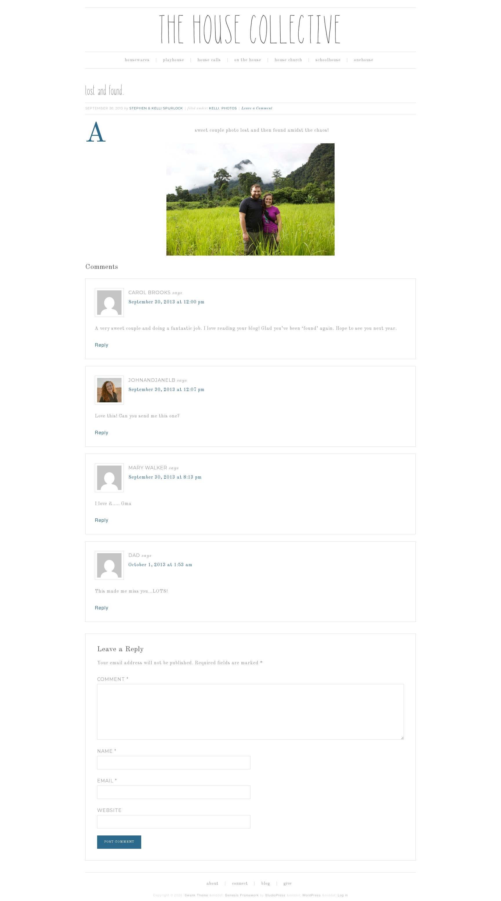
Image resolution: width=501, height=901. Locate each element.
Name (107, 751)
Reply (101, 344)
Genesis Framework (242, 895)
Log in (343, 895)
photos (229, 108)
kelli (214, 108)
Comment (113, 679)
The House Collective (250, 29)
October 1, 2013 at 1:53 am (160, 565)
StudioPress (275, 895)
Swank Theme (196, 895)
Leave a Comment (257, 108)
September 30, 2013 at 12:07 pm (166, 390)
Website (109, 810)
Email (107, 781)
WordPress (311, 895)
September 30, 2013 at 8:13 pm (165, 477)
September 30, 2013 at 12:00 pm (166, 302)
